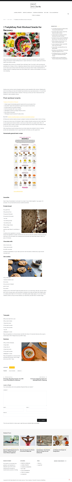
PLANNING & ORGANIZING (38, 12)
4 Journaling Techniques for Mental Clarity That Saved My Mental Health (60, 29)
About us (39, 463)
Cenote (29, 480)
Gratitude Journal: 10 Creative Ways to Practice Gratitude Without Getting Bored (59, 58)
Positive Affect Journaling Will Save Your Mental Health (59, 48)
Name (4, 407)
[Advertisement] (25, 80)
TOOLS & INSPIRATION (53, 12)
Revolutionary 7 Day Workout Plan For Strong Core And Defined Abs (43, 451)
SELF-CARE (46, 12)
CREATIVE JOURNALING (27, 12)
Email (27, 407)
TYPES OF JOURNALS (36, 15)
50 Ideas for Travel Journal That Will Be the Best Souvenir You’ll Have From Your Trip (60, 38)
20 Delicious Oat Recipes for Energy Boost (59, 450)
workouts (19, 370)
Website (5, 412)
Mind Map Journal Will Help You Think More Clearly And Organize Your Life (60, 51)
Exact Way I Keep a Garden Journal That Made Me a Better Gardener (59, 32)
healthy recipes (12, 370)
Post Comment (41, 420)
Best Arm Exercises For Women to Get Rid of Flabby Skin (27, 450)
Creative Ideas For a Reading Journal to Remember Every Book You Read (59, 35)
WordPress (43, 480)
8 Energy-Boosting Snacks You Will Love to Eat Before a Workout (13, 379)
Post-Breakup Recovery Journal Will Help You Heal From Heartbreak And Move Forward (59, 54)
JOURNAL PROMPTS (18, 12)
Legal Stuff (40, 465)
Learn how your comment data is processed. (29, 423)
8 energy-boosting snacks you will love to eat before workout (21, 116)
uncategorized (23, 474)
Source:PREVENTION (18, 191)
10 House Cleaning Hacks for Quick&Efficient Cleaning (38, 379)
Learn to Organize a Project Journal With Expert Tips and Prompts (59, 45)
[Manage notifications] (69, 479)
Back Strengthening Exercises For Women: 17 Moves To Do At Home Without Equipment (11, 451)
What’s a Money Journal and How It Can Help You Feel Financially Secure (59, 41)
